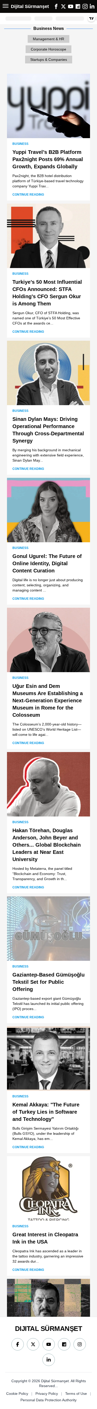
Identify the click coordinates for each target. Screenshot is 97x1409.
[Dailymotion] (77, 6)
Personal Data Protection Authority (48, 1400)
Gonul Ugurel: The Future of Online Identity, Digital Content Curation (47, 563)
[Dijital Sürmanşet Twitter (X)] (33, 1344)
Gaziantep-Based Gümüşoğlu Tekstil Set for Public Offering (48, 982)
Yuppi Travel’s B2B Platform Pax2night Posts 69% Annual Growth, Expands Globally (47, 159)
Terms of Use (76, 1393)
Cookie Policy (17, 1393)
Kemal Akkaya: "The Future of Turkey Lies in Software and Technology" (45, 1112)
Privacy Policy (46, 1393)
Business (20, 144)
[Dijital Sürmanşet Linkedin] (48, 1360)
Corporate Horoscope (48, 49)
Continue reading (28, 194)
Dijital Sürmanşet (30, 6)
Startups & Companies (48, 59)
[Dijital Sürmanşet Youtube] (48, 1344)
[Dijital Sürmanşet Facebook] (17, 1344)
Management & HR (48, 39)
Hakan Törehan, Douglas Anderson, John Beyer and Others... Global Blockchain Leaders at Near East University (46, 845)
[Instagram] (85, 6)
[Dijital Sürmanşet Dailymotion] (64, 1344)
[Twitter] (63, 6)
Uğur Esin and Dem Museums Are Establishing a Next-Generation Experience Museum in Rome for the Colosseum (47, 700)
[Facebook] (56, 6)
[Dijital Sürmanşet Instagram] (79, 1344)
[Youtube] (70, 6)
